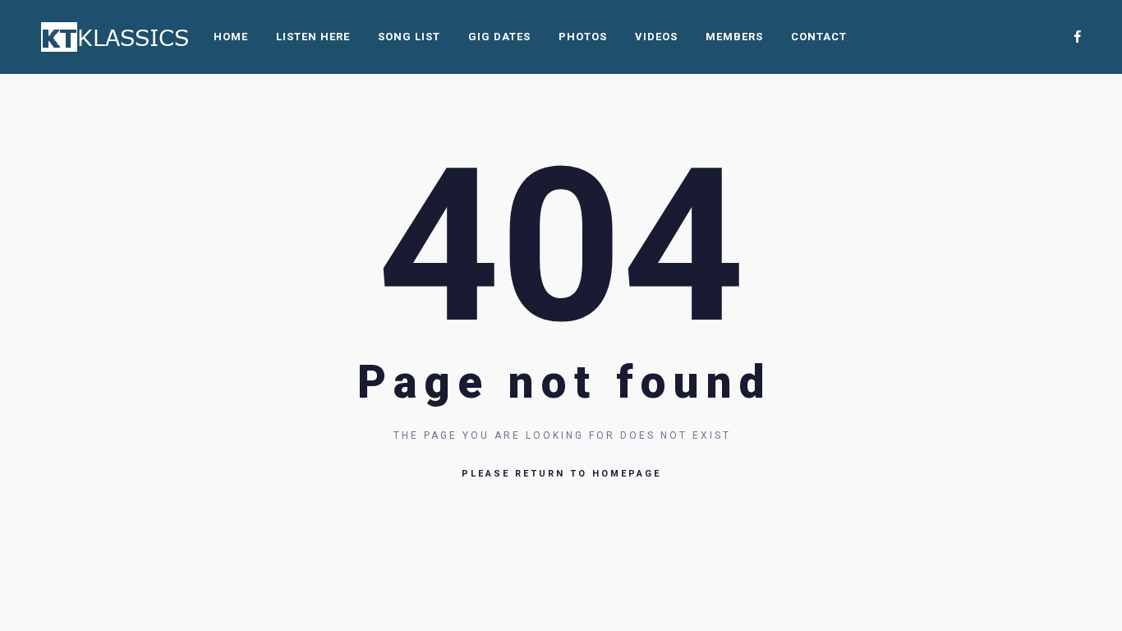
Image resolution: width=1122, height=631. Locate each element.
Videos (656, 36)
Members (734, 36)
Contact (819, 36)
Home (231, 36)
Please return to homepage (561, 473)
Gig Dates (499, 36)
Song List (409, 36)
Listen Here (313, 36)
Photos (583, 36)
